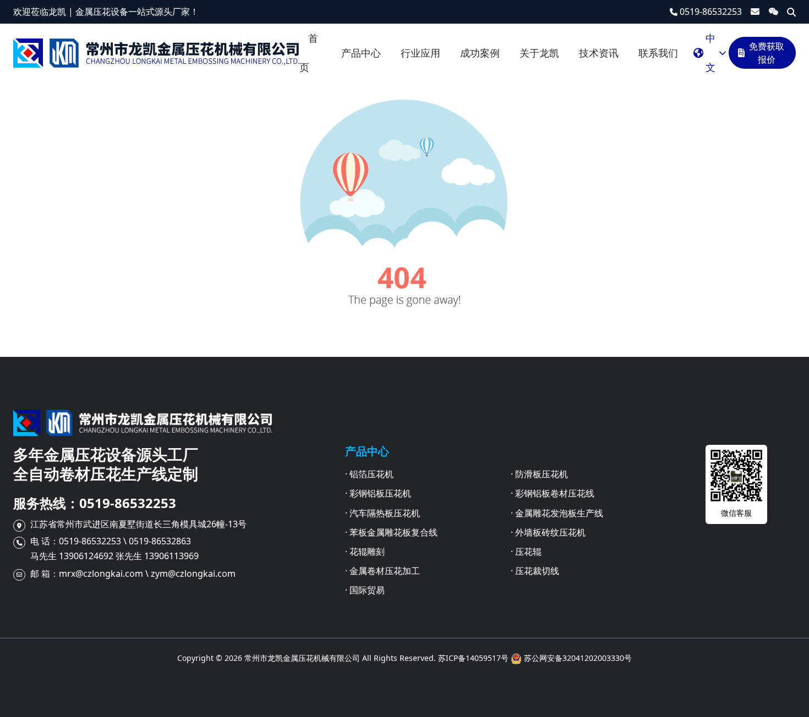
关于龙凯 (539, 52)
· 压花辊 (526, 551)
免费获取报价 (766, 52)
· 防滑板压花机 (539, 474)
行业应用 (420, 52)
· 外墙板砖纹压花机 (548, 532)
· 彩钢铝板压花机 (378, 493)
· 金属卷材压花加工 (382, 571)
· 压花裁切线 (535, 571)
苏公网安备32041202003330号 (578, 658)
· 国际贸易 (365, 590)
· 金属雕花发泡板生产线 (557, 513)
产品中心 (361, 52)
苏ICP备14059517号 (473, 658)
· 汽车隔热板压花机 (382, 513)
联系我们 (658, 52)
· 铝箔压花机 (369, 474)
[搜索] (791, 12)
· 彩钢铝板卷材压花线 (552, 493)
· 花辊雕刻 (365, 551)
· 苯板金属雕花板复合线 (391, 532)
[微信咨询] (773, 11)
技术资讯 (599, 52)
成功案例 (480, 52)
